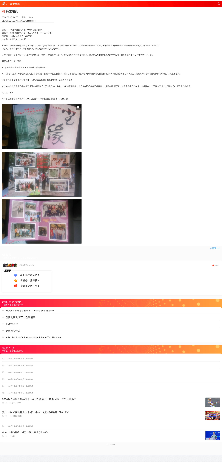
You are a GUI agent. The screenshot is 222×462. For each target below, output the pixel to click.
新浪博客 (15, 4)
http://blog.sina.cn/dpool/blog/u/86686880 (18, 21)
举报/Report (215, 248)
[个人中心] (219, 4)
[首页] (4, 4)
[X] (42, 149)
